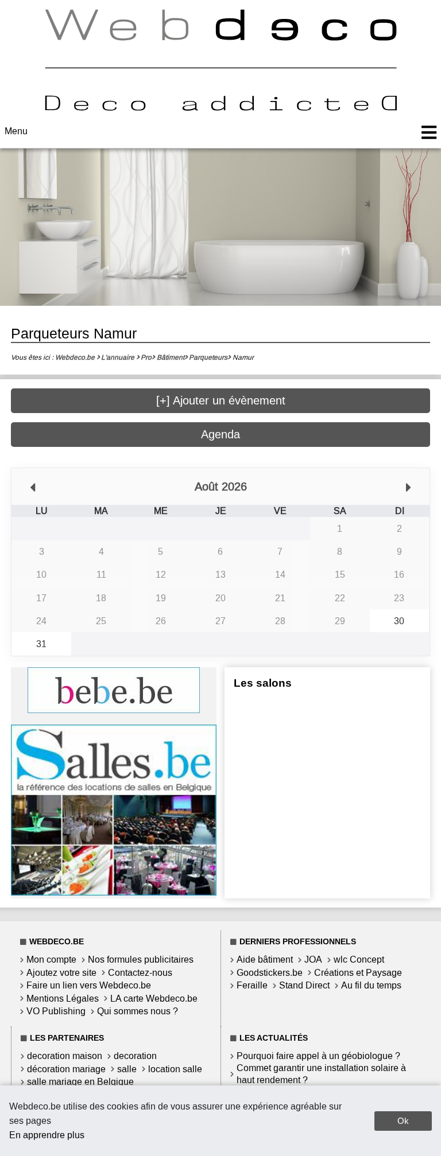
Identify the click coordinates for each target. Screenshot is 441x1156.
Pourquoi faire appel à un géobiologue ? (318, 1056)
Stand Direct (304, 985)
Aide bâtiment (265, 959)
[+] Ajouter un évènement (220, 400)
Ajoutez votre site (61, 973)
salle (127, 1069)
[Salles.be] (113, 892)
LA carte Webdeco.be (154, 998)
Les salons (263, 683)
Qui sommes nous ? (137, 1011)
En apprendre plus (46, 1135)
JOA (313, 959)
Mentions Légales (62, 998)
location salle (175, 1069)
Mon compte (51, 959)
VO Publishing (56, 1011)
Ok (403, 1121)
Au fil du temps (371, 985)
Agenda (220, 434)
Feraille (252, 985)
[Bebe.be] (114, 710)
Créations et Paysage (358, 973)
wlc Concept (359, 959)
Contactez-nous (140, 973)
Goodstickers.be (270, 973)
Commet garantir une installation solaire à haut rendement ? (321, 1074)
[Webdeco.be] (220, 108)
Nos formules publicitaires (141, 959)
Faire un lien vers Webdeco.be (88, 985)
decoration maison (64, 1056)
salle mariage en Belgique (80, 1082)
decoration (135, 1056)
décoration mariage (66, 1069)
